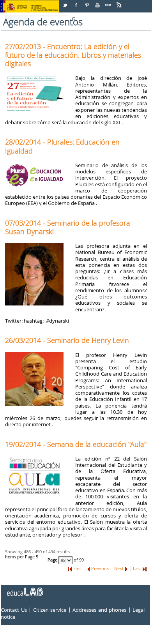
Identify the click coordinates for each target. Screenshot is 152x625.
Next (119, 568)
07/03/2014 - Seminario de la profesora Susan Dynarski (67, 227)
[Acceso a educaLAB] (24, 588)
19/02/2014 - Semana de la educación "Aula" (76, 444)
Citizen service (50, 609)
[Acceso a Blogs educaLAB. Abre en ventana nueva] (109, 2)
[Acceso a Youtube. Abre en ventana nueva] (98, 2)
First (77, 568)
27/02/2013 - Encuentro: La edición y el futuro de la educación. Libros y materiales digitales (73, 55)
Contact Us (14, 609)
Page (53, 560)
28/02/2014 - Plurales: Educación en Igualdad (62, 146)
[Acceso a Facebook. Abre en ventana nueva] (77, 2)
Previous (100, 568)
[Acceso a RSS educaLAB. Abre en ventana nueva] (120, 2)
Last (137, 568)
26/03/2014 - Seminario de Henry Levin (67, 340)
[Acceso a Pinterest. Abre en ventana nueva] (87, 2)
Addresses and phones (99, 609)
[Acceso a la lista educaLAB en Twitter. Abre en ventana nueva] (66, 2)
